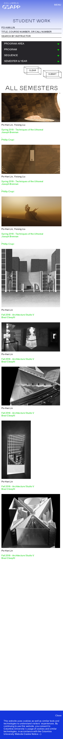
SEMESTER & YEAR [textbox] (15, 61)
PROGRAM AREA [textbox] (14, 43)
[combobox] (31, 44)
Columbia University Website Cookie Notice (28, 732)
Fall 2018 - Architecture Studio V (17, 314)
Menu (57, 4)
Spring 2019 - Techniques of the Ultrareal (22, 129)
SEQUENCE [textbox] (11, 55)
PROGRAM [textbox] (10, 49)
